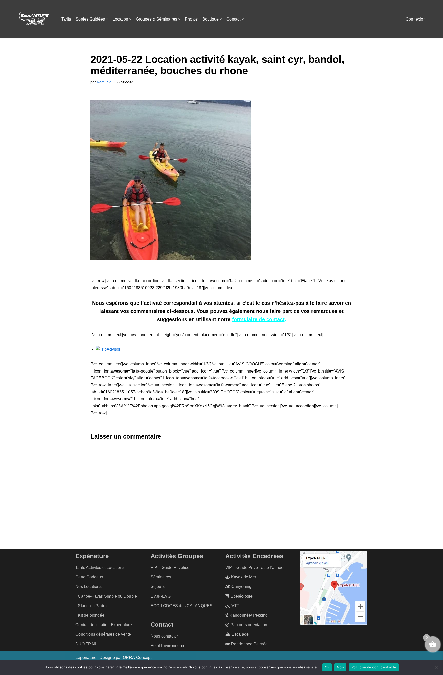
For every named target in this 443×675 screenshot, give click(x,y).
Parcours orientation (248, 625)
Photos (191, 19)
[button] (107, 19)
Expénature (85, 657)
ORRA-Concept (137, 657)
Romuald (104, 82)
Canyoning (240, 586)
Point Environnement (169, 645)
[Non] (436, 667)
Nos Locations (88, 586)
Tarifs (66, 19)
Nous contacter (164, 636)
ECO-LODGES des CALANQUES (181, 606)
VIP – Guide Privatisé (169, 567)
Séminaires (160, 577)
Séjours (157, 586)
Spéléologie (241, 596)
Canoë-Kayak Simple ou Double (107, 596)
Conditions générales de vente (103, 634)
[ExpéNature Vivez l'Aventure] (33, 19)
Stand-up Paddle (93, 606)
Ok (327, 667)
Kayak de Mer (243, 577)
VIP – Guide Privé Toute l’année (254, 567)
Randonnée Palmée (249, 644)
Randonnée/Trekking (248, 615)
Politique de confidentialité (373, 667)
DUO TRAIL (86, 644)
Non (340, 667)
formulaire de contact (258, 319)
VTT (234, 606)
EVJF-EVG (160, 596)
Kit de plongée (91, 615)
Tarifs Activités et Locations (99, 567)
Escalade (239, 634)
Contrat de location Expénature (103, 625)
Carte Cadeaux (89, 577)
